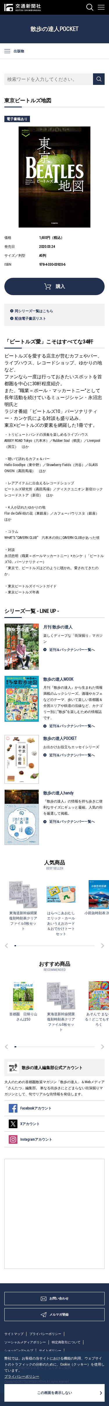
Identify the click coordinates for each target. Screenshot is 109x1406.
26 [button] (48, 945)
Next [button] (101, 945)
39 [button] (66, 945)
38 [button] (64, 945)
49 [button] (79, 945)
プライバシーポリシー (45, 1334)
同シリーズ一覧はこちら (34, 311)
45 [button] (74, 945)
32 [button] (56, 945)
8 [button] (24, 945)
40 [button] (67, 945)
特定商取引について (66, 1342)
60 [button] (93, 945)
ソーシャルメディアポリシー (25, 1342)
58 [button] (91, 945)
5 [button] (20, 945)
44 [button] (72, 945)
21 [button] (42, 945)
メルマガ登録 (59, 1314)
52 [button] (83, 945)
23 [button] (44, 945)
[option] (23, 905)
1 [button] (15, 945)
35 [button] (60, 945)
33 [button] (58, 945)
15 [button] (34, 945)
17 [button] (36, 945)
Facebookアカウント (36, 1108)
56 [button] (88, 945)
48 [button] (77, 945)
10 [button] (27, 945)
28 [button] (51, 945)
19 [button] (39, 945)
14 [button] (32, 945)
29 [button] (52, 945)
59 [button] (92, 945)
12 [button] (30, 945)
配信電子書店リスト (30, 318)
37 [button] (63, 945)
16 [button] (35, 945)
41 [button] (68, 945)
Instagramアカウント (36, 1139)
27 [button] (50, 945)
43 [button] (71, 945)
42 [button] (70, 945)
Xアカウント (30, 1124)
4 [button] (19, 945)
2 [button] (16, 945)
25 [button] (47, 945)
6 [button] (22, 945)
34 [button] (59, 945)
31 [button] (55, 945)
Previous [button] (7, 945)
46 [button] (75, 945)
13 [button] (31, 945)
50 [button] (80, 945)
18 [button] (38, 945)
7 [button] (23, 945)
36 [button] (62, 945)
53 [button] (84, 945)
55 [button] (87, 945)
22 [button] (43, 945)
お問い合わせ (59, 1298)
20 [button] (40, 945)
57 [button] (90, 945)
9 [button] (26, 945)
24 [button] (46, 945)
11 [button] (28, 945)
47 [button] (76, 945)
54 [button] (86, 945)
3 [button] (18, 945)
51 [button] (82, 945)
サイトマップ (14, 1334)
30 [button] (54, 945)
